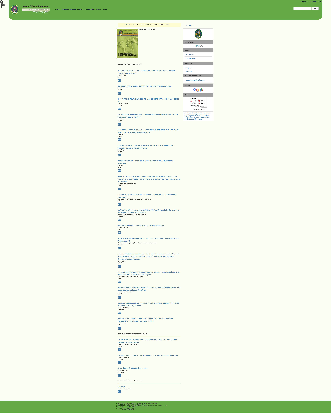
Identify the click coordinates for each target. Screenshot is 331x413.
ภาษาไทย (189, 71)
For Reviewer (191, 58)
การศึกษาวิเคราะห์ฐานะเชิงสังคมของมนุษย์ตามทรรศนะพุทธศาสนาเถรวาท (141, 225)
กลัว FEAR (121, 387)
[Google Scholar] (198, 89)
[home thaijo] (198, 45)
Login (320, 1)
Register (313, 1)
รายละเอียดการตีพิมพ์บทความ (195, 80)
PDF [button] (119, 80)
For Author (190, 54)
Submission (65, 9)
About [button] (104, 9)
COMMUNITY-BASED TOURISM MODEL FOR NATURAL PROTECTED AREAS (144, 86)
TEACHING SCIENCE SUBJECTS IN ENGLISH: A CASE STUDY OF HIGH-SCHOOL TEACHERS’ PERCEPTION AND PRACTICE (146, 146)
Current (73, 9)
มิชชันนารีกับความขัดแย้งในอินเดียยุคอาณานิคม (133, 368)
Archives (80, 9)
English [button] (304, 1)
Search (315, 8)
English (188, 68)
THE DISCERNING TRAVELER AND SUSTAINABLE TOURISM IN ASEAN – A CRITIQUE (148, 355)
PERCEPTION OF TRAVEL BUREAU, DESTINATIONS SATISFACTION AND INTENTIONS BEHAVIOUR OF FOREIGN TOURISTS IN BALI (148, 131)
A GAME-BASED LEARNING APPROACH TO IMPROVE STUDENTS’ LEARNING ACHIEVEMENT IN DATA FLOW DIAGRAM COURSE (145, 319)
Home (57, 9)
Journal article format (93, 9)
